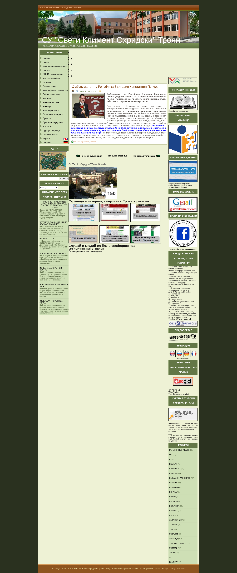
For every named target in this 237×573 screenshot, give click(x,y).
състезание (175, 520)
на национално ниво (180, 478)
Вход (108, 568)
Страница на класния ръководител (85, 251)
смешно (173, 511)
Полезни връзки (50, 134)
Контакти (47, 126)
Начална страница (117, 156)
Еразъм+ (173, 464)
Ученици (47, 106)
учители (173, 548)
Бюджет (47, 70)
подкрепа (174, 487)
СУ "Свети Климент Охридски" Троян (111, 39)
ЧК (170, 557)
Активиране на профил (177, 187)
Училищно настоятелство (55, 90)
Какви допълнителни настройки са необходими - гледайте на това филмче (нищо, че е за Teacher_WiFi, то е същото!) (182, 316)
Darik (71, 249)
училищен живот (177, 543)
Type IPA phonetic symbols (178, 394)
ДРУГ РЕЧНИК (174, 390)
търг (171, 529)
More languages (183, 358)
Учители (47, 98)
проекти (173, 501)
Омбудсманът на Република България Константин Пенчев (115, 86)
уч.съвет (173, 534)
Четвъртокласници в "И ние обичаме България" (53, 223)
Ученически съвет (51, 102)
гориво (173, 459)
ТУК (170, 435)
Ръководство (49, 86)
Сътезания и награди (53, 114)
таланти (173, 525)
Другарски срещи (51, 130)
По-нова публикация (91, 156)
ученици (173, 539)
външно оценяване (81, 142)
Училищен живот (51, 110)
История (47, 82)
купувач (173, 473)
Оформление (131, 568)
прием (172, 497)
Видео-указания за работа (179, 184)
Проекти (47, 118)
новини (93, 142)
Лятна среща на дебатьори (53, 253)
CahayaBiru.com (177, 568)
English (46, 138)
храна (172, 553)
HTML (143, 568)
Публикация (118, 568)
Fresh (82, 249)
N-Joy (76, 249)
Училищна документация (55, 66)
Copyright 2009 (59, 568)
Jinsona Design (161, 568)
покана (173, 492)
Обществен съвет (51, 94)
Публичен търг (47, 239)
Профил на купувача (53, 122)
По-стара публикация (144, 156)
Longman (173, 562)
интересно (174, 469)
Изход (150, 568)
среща (172, 515)
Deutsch (46, 142)
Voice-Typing (173, 392)
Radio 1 (89, 249)
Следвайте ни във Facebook (183, 249)
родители (174, 506)
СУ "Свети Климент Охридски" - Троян (60, 7)
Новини (46, 58)
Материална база (51, 78)
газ (170, 455)
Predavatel (99, 249)
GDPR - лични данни (53, 74)
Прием (46, 62)
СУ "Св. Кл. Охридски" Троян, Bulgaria (87, 164)
